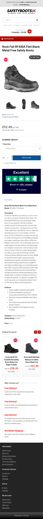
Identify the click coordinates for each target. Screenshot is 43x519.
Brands (4, 488)
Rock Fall (10, 114)
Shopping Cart (27, 25)
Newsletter (5, 508)
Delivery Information (9, 456)
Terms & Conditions (9, 462)
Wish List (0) (8, 25)
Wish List (5, 505)
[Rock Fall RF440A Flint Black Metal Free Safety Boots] (21, 94)
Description (8, 200)
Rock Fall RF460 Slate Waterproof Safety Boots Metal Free (32, 359)
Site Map (5, 479)
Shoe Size (7, 144)
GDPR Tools (6, 451)
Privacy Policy (7, 459)
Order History (6, 502)
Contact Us (6, 473)
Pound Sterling (24, 5)
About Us (5, 453)
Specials (5, 491)
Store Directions (7, 464)
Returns (5, 476)
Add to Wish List (10, 163)
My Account (17, 25)
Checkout (36, 25)
